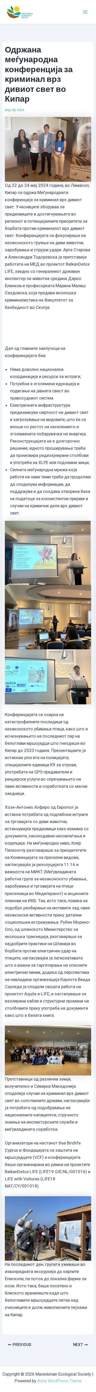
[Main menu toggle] (85, 12)
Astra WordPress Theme (59, 1380)
